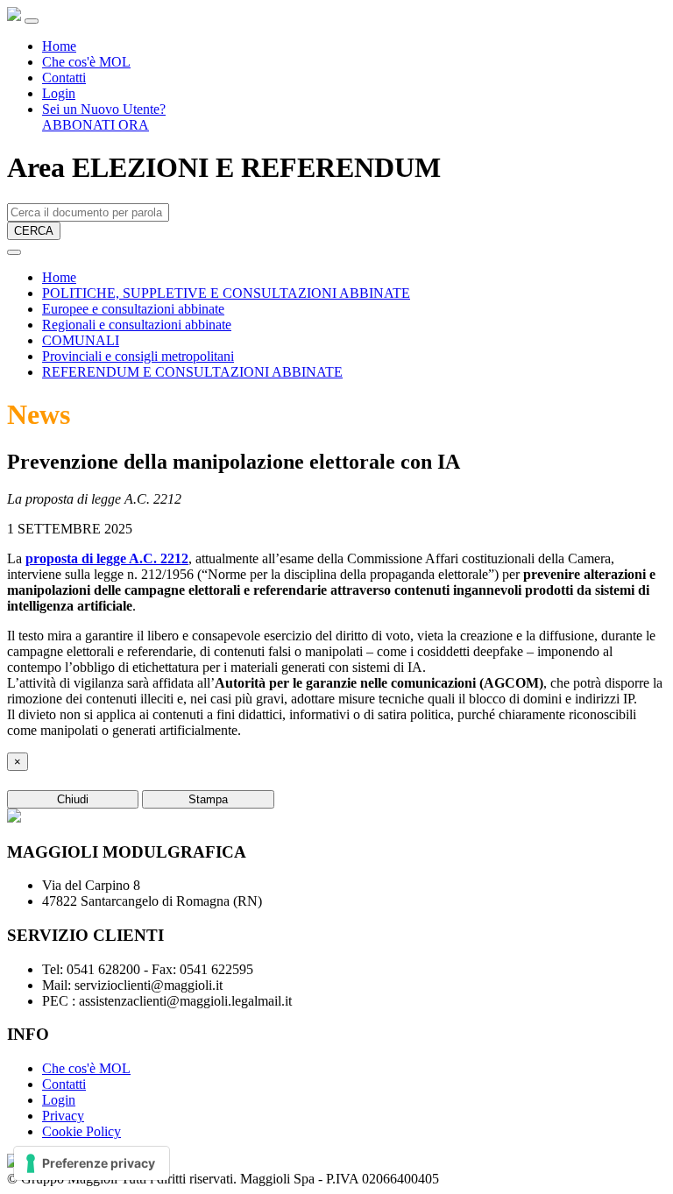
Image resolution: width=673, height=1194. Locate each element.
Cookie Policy (81, 1131)
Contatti (64, 77)
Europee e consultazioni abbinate (133, 308)
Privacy (63, 1115)
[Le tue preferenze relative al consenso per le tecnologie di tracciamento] (91, 1163)
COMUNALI (80, 340)
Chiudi (73, 799)
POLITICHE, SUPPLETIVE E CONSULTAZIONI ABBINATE (226, 293)
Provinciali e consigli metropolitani (138, 356)
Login (58, 93)
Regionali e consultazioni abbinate (136, 324)
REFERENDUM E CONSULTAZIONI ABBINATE (192, 371)
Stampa (208, 799)
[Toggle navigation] (32, 21)
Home (59, 46)
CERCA (33, 230)
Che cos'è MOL (86, 61)
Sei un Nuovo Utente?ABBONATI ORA (104, 117)
